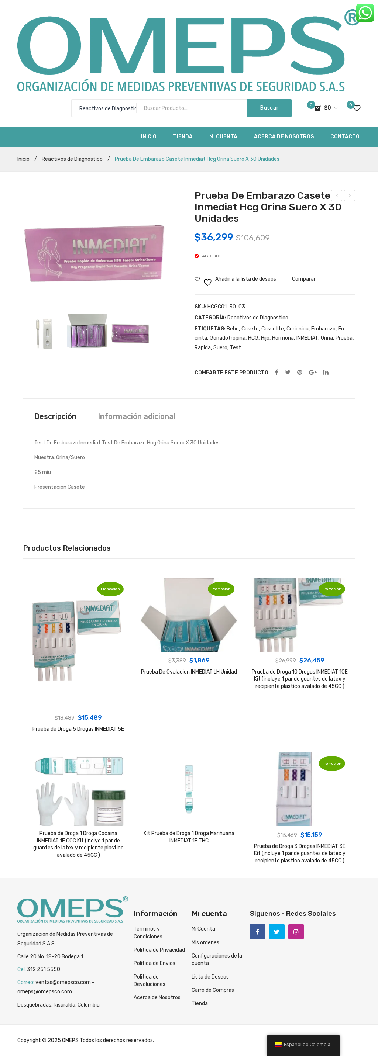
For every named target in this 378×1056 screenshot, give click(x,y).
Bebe (233, 329)
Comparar (304, 279)
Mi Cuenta (203, 929)
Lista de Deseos (210, 977)
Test (235, 348)
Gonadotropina (227, 338)
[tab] (55, 416)
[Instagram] (296, 931)
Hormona (283, 338)
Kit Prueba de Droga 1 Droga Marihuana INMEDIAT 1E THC (189, 837)
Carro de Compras (213, 990)
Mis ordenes (205, 942)
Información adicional (136, 416)
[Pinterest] (299, 372)
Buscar (269, 108)
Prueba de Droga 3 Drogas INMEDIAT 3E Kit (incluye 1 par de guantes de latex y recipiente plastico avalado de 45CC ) (300, 853)
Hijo (265, 338)
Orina (327, 338)
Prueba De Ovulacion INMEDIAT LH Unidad (189, 672)
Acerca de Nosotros (157, 997)
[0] (357, 108)
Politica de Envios (154, 963)
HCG (253, 338)
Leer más (189, 644)
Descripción (55, 416)
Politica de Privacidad (159, 950)
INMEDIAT (307, 338)
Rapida (203, 348)
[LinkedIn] (326, 372)
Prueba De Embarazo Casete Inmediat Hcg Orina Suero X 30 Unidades (349, 196)
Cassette (272, 329)
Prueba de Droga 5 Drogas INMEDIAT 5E (78, 729)
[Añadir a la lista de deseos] (39, 587)
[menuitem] (149, 136)
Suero (220, 348)
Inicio (23, 159)
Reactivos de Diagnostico (72, 159)
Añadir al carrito (78, 701)
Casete (250, 329)
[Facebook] (276, 372)
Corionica (297, 329)
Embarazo (323, 329)
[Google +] (313, 372)
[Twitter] (288, 372)
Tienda (200, 1003)
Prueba (344, 338)
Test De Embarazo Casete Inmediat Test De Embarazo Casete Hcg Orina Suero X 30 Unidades (336, 196)
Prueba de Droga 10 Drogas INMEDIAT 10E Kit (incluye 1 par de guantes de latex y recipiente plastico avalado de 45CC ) (300, 679)
